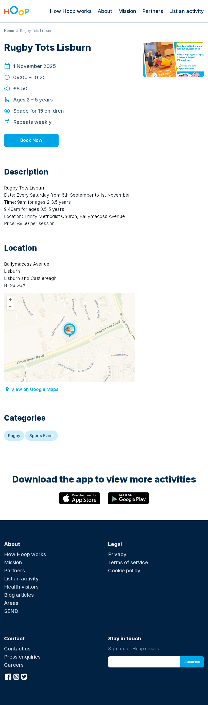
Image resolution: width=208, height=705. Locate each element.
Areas (11, 603)
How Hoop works (71, 11)
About (105, 11)
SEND (11, 611)
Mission (127, 11)
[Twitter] (24, 676)
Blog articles (19, 595)
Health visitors (21, 587)
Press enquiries (22, 657)
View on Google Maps (35, 389)
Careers (14, 665)
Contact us (17, 649)
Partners (152, 11)
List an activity (186, 11)
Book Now (31, 140)
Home (9, 30)
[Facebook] (8, 676)
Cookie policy (124, 571)
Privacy (117, 554)
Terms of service (128, 562)
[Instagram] (16, 676)
